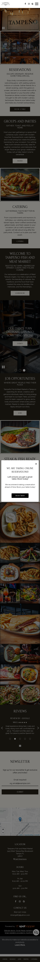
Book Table (20, 496)
